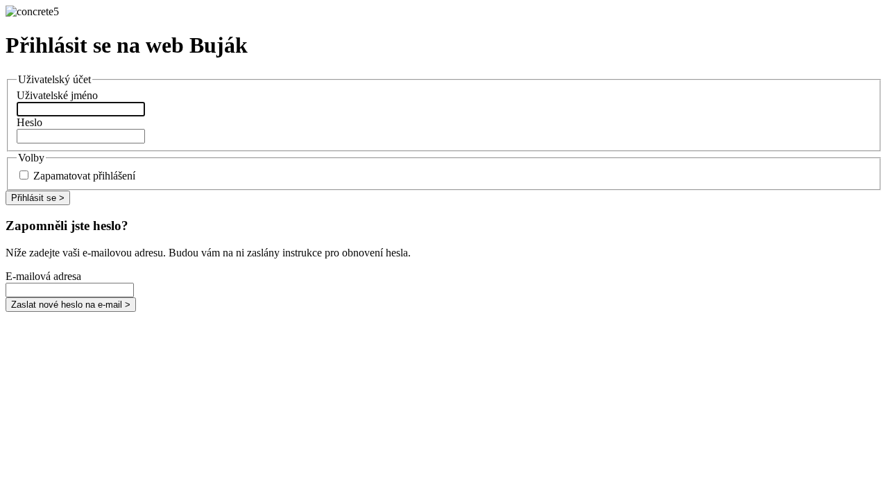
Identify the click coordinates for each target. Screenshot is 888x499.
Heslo (29, 122)
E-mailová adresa (43, 276)
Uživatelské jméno (57, 95)
